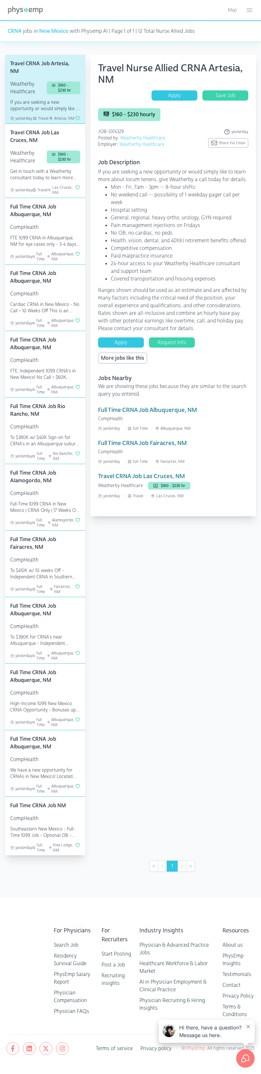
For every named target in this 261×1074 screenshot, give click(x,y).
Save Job (225, 95)
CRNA (15, 31)
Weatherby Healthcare (142, 138)
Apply (174, 95)
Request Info (172, 342)
